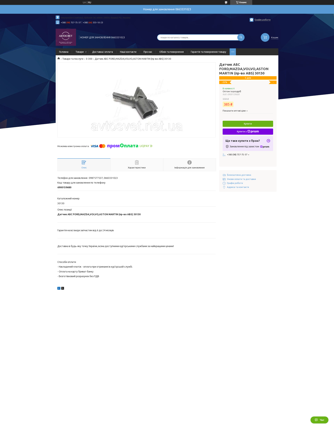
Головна (63, 52)
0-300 (89, 58)
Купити (248, 123)
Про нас (148, 52)
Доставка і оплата (102, 52)
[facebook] (58, 288)
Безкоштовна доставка (239, 175)
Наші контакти (128, 52)
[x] (62, 288)
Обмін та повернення (171, 52)
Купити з (242, 131)
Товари (79, 52)
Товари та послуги (72, 58)
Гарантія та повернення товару (208, 52)
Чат (322, 420)
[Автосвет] (66, 37)
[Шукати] (241, 37)
